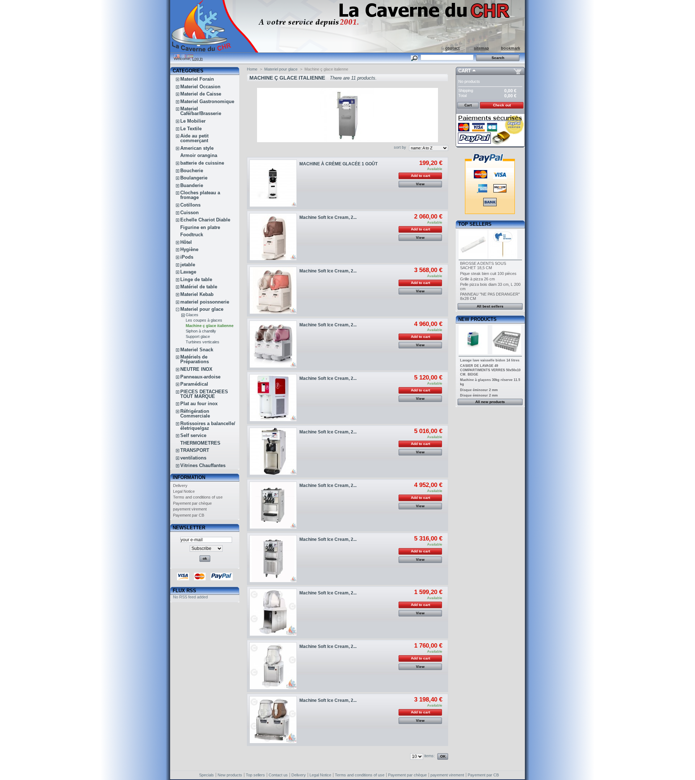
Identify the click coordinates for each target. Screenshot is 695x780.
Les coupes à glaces (204, 320)
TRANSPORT (194, 450)
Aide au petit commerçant (194, 138)
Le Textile (191, 128)
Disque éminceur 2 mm (479, 390)
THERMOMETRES (200, 443)
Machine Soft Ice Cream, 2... (328, 217)
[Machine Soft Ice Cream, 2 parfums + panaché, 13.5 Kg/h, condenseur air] (273, 236)
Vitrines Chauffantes (203, 465)
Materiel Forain (197, 79)
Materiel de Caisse (200, 94)
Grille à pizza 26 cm (477, 279)
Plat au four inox (199, 403)
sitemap (481, 48)
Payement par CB (188, 515)
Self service (193, 435)
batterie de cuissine (202, 163)
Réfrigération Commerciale (195, 413)
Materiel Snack (196, 349)
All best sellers (490, 306)
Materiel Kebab (197, 294)
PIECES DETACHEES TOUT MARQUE (204, 394)
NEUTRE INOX (196, 369)
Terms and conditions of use (198, 497)
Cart (464, 70)
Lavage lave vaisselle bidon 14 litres (489, 360)
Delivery (180, 485)
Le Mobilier (193, 121)
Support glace (198, 336)
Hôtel (186, 242)
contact (452, 48)
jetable (187, 264)
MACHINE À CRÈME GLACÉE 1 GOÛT (338, 163)
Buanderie (191, 185)
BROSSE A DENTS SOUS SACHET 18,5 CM (483, 265)
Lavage (188, 272)
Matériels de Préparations (194, 359)
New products (477, 319)
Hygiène (189, 249)
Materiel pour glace (201, 309)
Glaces (192, 315)
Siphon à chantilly (201, 331)
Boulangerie (193, 178)
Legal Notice (184, 491)
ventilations (193, 458)
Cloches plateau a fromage (200, 195)
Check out (502, 105)
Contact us (278, 775)
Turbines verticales (202, 342)
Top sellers (475, 224)
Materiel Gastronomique (207, 101)
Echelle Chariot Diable (205, 219)
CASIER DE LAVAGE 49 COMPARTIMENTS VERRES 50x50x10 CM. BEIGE (490, 370)
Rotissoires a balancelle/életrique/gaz (207, 426)
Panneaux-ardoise (200, 377)
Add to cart (420, 176)
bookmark (510, 48)
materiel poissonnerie (204, 302)
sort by (400, 147)
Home (252, 69)
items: (429, 756)
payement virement (190, 509)
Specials (206, 775)
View (420, 184)
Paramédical (194, 384)
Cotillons (190, 205)
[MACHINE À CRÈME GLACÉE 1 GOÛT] (273, 183)
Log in (197, 58)
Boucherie (191, 170)
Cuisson (189, 212)
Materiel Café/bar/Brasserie (200, 111)
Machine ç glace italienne (209, 325)
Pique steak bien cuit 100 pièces (488, 273)
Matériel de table (198, 286)
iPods (186, 257)
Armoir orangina (198, 155)
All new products (490, 402)
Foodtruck (191, 234)
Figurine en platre (200, 227)
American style (197, 148)
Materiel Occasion (200, 86)
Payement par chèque (192, 503)
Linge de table (196, 279)
